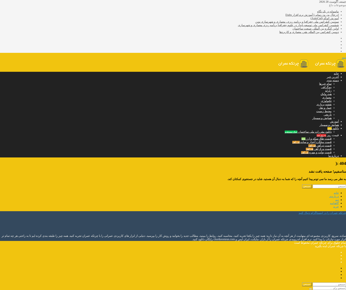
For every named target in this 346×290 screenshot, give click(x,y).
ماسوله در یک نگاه (328, 11)
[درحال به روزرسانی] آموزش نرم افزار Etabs (312, 14)
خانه (336, 73)
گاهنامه (334, 203)
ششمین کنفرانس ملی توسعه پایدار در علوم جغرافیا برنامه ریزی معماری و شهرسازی (288, 25)
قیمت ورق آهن (319, 148)
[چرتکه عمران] (309, 67)
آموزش (334, 121)
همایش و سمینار (322, 118)
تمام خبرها (325, 83)
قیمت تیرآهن (320, 145)
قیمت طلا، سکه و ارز (316, 138)
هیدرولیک (326, 94)
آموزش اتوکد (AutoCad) (324, 18)
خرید (336, 206)
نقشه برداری (324, 104)
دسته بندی (333, 80)
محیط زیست (324, 111)
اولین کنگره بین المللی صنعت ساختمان (315, 28)
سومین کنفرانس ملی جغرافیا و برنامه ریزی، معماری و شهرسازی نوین (297, 21)
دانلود (333, 128)
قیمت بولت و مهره (316, 152)
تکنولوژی (326, 100)
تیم (337, 199)
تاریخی (328, 114)
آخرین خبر (333, 76)
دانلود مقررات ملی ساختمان (308, 131)
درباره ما (333, 155)
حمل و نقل (325, 107)
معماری (327, 97)
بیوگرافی (326, 87)
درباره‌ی (334, 196)
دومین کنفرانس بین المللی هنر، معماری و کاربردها (309, 32)
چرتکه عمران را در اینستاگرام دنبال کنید (322, 212)
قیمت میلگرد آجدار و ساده (312, 142)
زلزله (328, 90)
